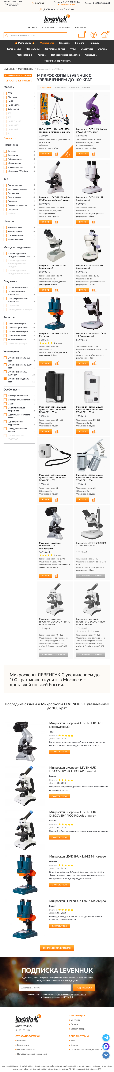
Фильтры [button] (9, 317)
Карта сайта (23, 1045)
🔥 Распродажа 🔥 (25, 43)
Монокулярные (15, 232)
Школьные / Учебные (18, 171)
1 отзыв (57, 555)
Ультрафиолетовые (17, 340)
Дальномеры (14, 49)
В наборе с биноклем (18, 396)
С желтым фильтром (17, 328)
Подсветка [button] (10, 281)
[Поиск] (7, 35)
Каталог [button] (32, 27)
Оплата (74, 1025)
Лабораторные (15, 159)
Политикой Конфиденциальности (71, 994)
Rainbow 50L (14, 109)
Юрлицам (48, 27)
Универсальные (15, 167)
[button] (66, 4)
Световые (12, 201)
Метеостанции (25, 55)
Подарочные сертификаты (57, 61)
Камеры (42, 55)
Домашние (13, 155)
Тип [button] (6, 179)
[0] (104, 35)
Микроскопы (47, 43)
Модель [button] (9, 87)
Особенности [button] (12, 389)
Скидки (74, 1045)
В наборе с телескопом (19, 400)
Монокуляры (32, 49)
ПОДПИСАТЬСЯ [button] (84, 988)
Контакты (80, 27)
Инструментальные (17, 189)
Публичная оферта (26, 1050)
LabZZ (10, 101)
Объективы (87, 49)
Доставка (75, 1020)
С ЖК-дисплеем (15, 236)
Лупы (73, 49)
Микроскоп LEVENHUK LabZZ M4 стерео (77, 856)
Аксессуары (91, 55)
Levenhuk (13, 6)
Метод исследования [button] (17, 247)
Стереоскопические (17, 205)
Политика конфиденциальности (86, 1050)
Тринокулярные (15, 240)
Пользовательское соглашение (32, 1054)
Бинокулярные (15, 228)
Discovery (12, 97)
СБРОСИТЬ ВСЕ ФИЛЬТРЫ (19, 81)
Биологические (15, 185)
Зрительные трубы (55, 49)
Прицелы (94, 43)
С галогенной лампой (18, 288)
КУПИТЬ (45, 154)
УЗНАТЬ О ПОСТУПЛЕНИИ (90, 576)
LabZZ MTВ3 (13, 105)
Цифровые (13, 209)
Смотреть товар (59, 752)
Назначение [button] (11, 145)
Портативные (14, 197)
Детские (12, 151)
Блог (73, 1041)
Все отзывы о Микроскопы (57, 948)
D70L (10, 93)
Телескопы (64, 43)
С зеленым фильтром (18, 332)
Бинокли (79, 43)
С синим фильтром (17, 336)
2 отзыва (58, 343)
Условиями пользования (53, 997)
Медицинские (14, 163)
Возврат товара (78, 1029)
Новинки (64, 27)
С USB (11, 404)
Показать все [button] (10, 138)
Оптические (13, 193)
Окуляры (102, 49)
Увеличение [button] (11, 351)
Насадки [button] (9, 221)
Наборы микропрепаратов (65, 55)
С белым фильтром (17, 324)
